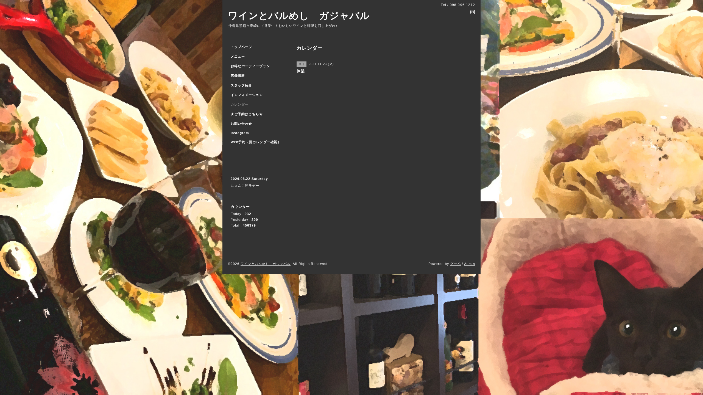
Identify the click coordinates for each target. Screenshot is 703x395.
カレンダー (240, 104)
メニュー (238, 56)
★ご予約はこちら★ (247, 114)
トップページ (241, 47)
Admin (469, 264)
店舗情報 (238, 76)
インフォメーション (247, 95)
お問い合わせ (241, 124)
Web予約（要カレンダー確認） (256, 142)
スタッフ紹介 (241, 85)
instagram (240, 133)
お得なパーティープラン (250, 66)
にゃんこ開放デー (245, 186)
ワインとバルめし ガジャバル (299, 15)
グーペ (455, 264)
